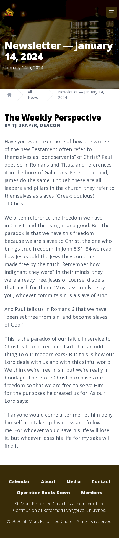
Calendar (19, 481)
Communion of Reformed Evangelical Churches (59, 510)
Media (73, 481)
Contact (101, 481)
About (48, 481)
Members (91, 492)
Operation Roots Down (43, 492)
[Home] (9, 95)
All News (33, 94)
